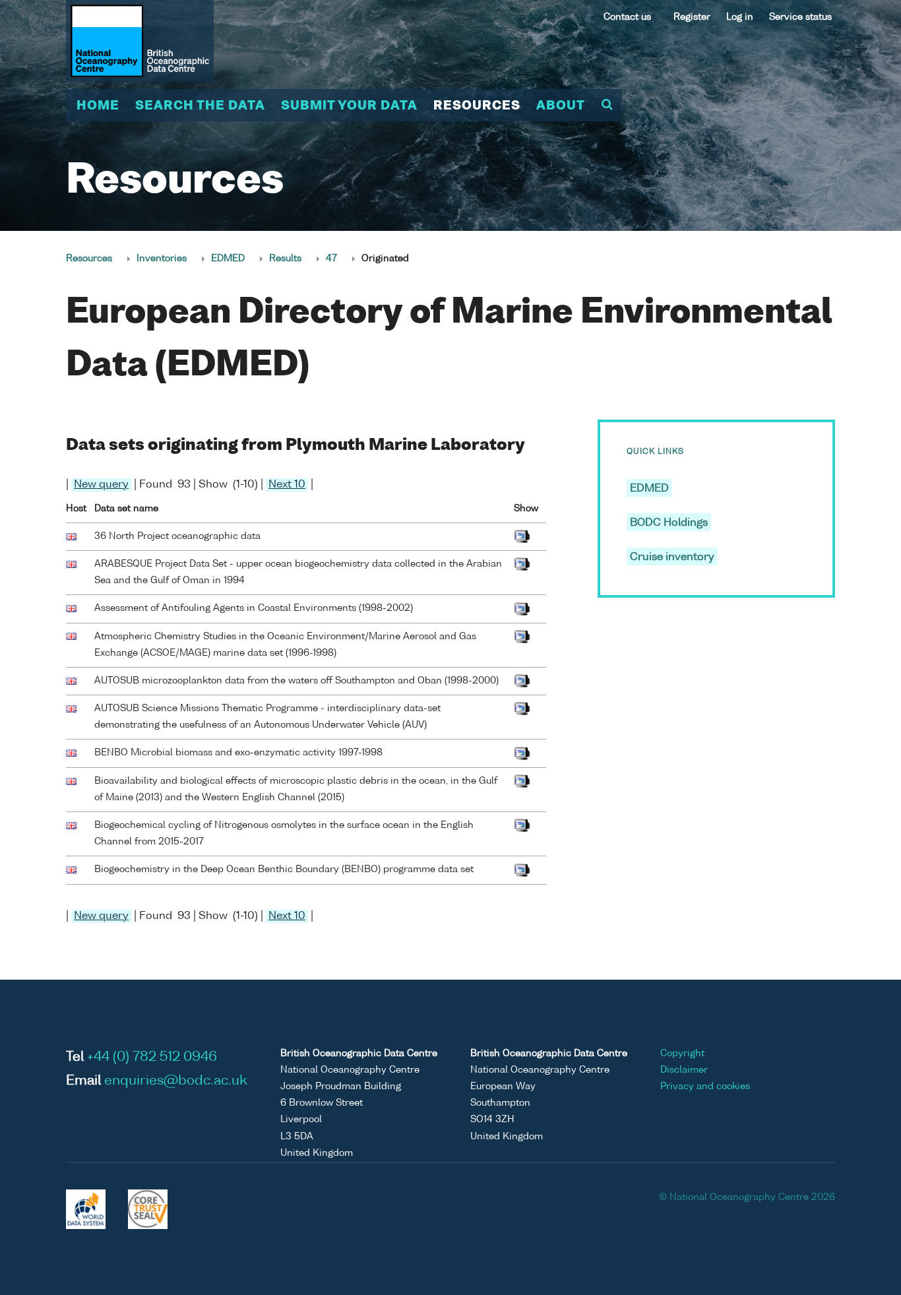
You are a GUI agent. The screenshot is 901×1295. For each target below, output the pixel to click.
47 (331, 258)
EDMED (228, 258)
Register (691, 17)
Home (98, 106)
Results (285, 258)
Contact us (627, 17)
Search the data (200, 106)
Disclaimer (684, 1070)
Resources (476, 106)
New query (101, 485)
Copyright (682, 1053)
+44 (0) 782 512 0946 (152, 1057)
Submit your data (349, 106)
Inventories (162, 258)
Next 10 (286, 485)
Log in (739, 17)
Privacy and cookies (705, 1086)
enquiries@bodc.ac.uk (175, 1081)
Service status (800, 17)
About (560, 106)
